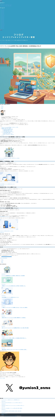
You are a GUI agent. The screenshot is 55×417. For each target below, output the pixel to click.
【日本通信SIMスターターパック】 (4, 216)
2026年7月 (2, 9)
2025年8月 (2, 17)
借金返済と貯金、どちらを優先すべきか (7, 128)
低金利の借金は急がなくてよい (7, 130)
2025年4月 (2, 20)
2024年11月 (2, 24)
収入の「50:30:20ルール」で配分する (8, 134)
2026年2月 (2, 13)
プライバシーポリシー (4, 413)
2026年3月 (2, 12)
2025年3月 (2, 21)
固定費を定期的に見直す (6, 132)
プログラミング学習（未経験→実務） (6, 5)
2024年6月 (2, 27)
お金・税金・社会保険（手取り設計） (6, 43)
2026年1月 (2, 14)
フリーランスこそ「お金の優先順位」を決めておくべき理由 (9, 127)
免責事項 (2, 414)
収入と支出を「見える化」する (7, 133)
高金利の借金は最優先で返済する (8, 129)
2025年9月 (2, 16)
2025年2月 (2, 22)
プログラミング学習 (4, 42)
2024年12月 (2, 23)
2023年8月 (2, 28)
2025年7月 (2, 18)
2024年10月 (2, 25)
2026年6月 (2, 10)
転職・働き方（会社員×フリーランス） (6, 4)
